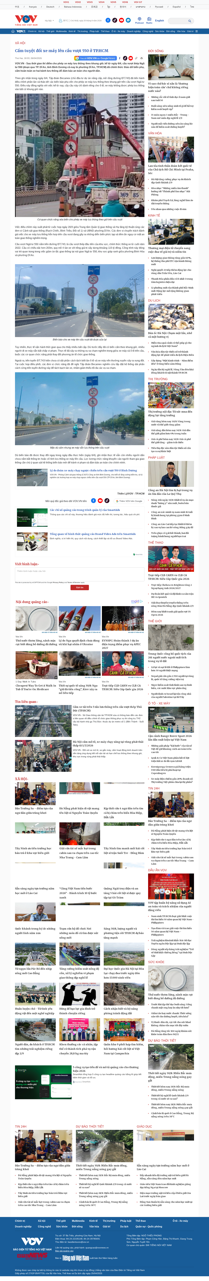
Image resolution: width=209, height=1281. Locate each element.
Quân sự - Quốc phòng (149, 1226)
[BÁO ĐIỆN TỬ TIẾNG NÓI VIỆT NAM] (26, 20)
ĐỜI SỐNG (156, 51)
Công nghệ (148, 31)
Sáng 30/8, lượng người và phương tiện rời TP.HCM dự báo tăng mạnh (124, 933)
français (33, 7)
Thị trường (82, 31)
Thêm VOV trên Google (130, 501)
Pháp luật (94, 31)
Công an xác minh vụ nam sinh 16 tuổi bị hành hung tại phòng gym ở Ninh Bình (171, 515)
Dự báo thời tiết (162, 1040)
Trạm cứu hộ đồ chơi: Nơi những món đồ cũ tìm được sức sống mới (78, 933)
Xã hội (41, 31)
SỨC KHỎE (156, 962)
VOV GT (138, 2)
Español (177, 7)
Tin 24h (153, 788)
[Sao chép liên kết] (136, 58)
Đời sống (170, 31)
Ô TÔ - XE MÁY (159, 703)
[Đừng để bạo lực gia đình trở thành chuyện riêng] (79, 994)
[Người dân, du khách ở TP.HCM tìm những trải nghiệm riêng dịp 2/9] (35, 1029)
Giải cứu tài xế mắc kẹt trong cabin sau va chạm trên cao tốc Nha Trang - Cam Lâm (79, 853)
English (159, 20)
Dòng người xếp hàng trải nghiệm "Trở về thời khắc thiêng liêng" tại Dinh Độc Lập (172, 952)
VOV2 (78, 2)
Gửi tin (79, 587)
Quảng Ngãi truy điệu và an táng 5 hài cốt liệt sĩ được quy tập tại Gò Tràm (122, 893)
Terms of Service (73, 582)
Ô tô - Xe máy (118, 31)
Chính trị (32, 31)
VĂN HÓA (155, 133)
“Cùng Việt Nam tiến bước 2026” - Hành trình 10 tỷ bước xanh (78, 893)
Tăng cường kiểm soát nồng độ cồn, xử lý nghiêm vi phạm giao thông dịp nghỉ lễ (79, 973)
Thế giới (50, 31)
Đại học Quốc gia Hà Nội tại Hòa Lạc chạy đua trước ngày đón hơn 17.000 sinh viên (124, 973)
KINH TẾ (154, 215)
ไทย (192, 7)
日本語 (94, 7)
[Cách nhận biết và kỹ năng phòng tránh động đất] (124, 994)
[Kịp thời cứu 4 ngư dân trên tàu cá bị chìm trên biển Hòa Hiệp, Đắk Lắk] (124, 793)
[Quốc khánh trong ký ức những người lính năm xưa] (35, 913)
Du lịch (154, 300)
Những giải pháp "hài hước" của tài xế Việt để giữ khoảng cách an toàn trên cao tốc (171, 749)
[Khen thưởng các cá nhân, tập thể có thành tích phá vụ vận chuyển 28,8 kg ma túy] (79, 1029)
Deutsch (50, 7)
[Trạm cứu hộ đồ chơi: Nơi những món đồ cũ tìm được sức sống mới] (79, 913)
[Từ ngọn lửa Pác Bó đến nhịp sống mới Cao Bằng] (35, 954)
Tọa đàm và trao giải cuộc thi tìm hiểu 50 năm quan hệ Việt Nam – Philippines (171, 931)
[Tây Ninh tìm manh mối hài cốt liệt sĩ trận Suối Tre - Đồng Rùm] (124, 833)
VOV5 (113, 2)
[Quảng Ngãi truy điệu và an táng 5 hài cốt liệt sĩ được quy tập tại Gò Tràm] (124, 873)
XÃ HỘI (20, 43)
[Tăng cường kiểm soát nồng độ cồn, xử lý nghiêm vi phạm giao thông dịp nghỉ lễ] (79, 954)
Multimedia (61, 31)
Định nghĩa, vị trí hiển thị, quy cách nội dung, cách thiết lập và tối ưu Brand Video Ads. (91, 538)
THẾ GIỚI (155, 621)
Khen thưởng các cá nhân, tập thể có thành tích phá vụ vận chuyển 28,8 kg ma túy (78, 1049)
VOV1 (66, 2)
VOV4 (101, 2)
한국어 (123, 7)
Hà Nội (48, 20)
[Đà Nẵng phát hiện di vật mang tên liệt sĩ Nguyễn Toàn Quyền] (79, 793)
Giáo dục (144, 1126)
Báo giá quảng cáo (64, 1251)
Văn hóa (181, 31)
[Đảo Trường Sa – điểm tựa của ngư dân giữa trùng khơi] (35, 793)
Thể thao (105, 31)
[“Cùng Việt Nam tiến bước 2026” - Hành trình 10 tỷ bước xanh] (79, 873)
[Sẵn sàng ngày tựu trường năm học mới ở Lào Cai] (35, 873)
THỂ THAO (155, 542)
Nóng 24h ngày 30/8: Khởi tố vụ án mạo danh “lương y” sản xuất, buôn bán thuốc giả (172, 503)
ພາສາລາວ (140, 7)
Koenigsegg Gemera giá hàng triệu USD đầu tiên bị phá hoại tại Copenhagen (171, 770)
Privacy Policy (58, 582)
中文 (17, 7)
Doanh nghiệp (134, 31)
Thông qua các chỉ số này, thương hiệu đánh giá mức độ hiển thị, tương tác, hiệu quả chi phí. (95, 514)
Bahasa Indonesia (73, 7)
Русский (159, 7)
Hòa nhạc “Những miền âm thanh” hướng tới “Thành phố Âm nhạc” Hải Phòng (170, 191)
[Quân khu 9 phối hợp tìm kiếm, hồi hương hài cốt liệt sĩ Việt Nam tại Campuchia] (124, 1029)
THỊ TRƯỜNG (158, 379)
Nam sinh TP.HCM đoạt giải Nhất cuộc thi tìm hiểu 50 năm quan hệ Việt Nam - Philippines (172, 919)
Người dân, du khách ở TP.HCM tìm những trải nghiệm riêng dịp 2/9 (35, 1049)
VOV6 (125, 2)
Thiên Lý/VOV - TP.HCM (130, 493)
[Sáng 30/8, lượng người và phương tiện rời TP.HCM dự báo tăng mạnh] (124, 913)
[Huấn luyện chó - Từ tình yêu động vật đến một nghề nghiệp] (35, 994)
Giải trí (190, 31)
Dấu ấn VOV (157, 870)
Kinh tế (72, 31)
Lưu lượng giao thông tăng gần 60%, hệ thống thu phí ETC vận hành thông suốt (171, 261)
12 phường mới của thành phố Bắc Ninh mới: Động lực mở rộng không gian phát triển (172, 291)
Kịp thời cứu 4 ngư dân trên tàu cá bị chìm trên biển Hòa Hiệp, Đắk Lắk (123, 813)
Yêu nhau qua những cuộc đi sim (168, 209)
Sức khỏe (159, 31)
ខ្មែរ (108, 7)
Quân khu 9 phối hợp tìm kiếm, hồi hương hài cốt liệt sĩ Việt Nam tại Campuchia (124, 1049)
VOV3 (90, 2)
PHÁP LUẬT (156, 457)
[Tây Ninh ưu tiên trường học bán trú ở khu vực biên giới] (35, 833)
